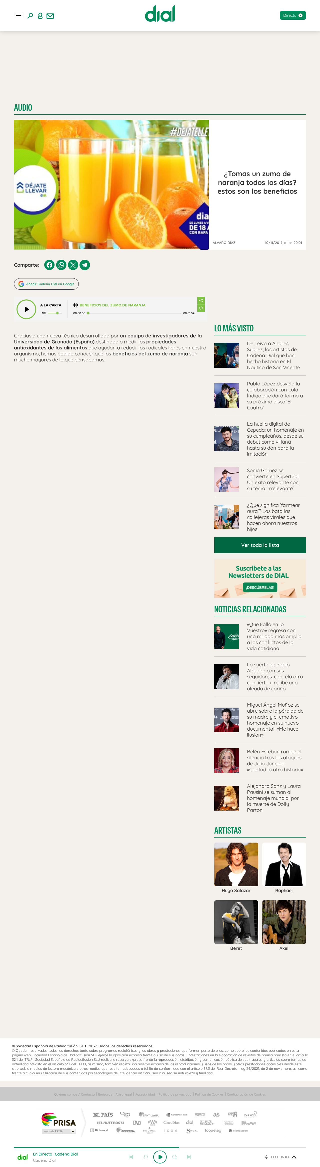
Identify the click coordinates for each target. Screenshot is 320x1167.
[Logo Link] (160, 13)
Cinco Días (171, 1123)
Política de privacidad (175, 1094)
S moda (191, 1130)
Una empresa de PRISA (58, 1119)
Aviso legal (124, 1094)
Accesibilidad (145, 1094)
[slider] (160, 1147)
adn (230, 1115)
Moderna (124, 1130)
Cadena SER (198, 1115)
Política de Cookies (209, 1094)
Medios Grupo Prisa (58, 1131)
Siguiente (189, 1157)
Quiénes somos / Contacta (74, 1094)
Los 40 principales (127, 1115)
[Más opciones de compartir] (201, 300)
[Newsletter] (50, 15)
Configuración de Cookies (246, 1094)
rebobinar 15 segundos (145, 1157)
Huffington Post (109, 1123)
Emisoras (105, 1094)
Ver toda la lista (260, 545)
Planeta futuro (226, 1123)
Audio (23, 107)
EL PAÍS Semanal (208, 1123)
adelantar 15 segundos (174, 1157)
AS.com (214, 1115)
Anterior (131, 1157)
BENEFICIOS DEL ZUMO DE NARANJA (113, 305)
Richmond (100, 1130)
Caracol (249, 1115)
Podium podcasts (149, 1130)
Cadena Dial (190, 1123)
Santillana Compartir (176, 1115)
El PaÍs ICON (170, 1130)
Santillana (150, 1115)
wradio (151, 1123)
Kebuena (244, 1123)
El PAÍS (103, 1115)
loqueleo (213, 1130)
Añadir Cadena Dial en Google (50, 284)
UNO (137, 1123)
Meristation (237, 1130)
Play (160, 1157)
